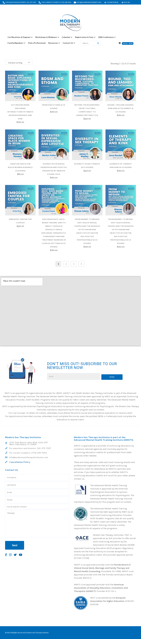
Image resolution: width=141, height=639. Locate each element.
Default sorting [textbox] (15, 62)
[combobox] (19, 62)
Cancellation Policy (19, 462)
